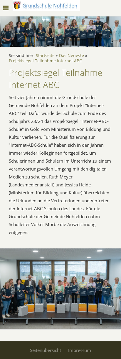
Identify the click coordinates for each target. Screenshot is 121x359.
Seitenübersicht (45, 350)
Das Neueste (71, 55)
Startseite (45, 55)
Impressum (79, 350)
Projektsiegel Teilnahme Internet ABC (45, 61)
